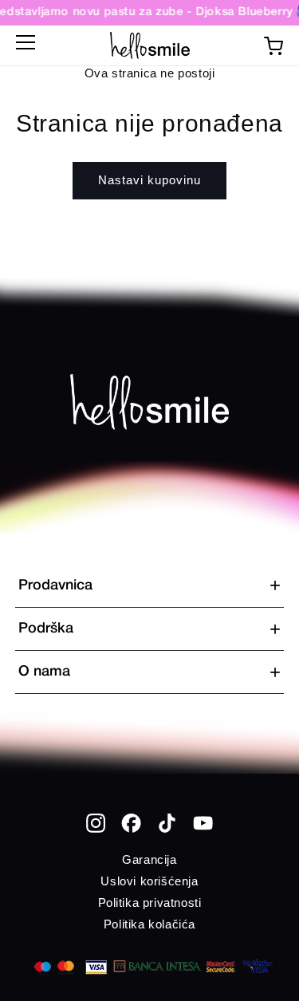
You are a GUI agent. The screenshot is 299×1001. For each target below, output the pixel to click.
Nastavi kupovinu (149, 180)
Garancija (149, 859)
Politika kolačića (149, 924)
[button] (25, 45)
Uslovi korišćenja (149, 881)
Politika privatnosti (150, 902)
